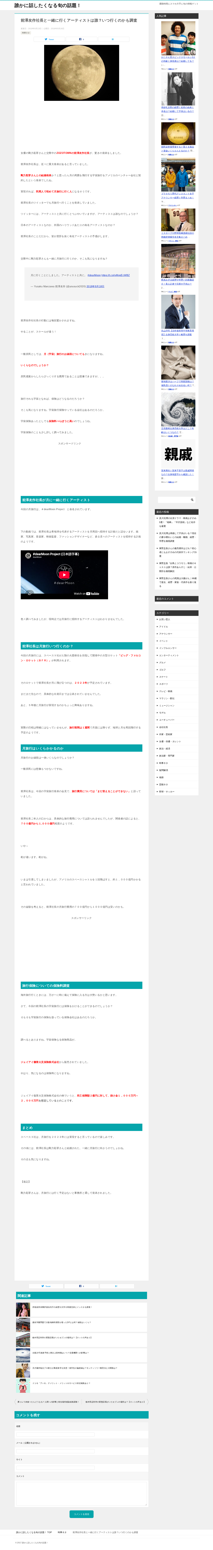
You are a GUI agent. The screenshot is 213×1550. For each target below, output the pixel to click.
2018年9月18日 (95, 286)
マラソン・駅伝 (173, 241)
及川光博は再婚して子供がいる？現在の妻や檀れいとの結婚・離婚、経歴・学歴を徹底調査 (177, 537)
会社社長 (163, 727)
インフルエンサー (168, 648)
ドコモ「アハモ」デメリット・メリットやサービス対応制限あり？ (61, 1383)
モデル (162, 712)
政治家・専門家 (173, 436)
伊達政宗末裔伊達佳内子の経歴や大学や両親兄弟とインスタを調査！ (62, 1307)
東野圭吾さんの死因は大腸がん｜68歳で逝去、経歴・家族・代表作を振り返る (178, 582)
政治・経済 (164, 748)
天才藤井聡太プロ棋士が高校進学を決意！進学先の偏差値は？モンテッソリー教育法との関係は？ (75, 1368)
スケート (163, 677)
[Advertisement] (81, 127)
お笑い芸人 (164, 619)
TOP (34, 1532)
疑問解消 (163, 770)
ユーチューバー (166, 720)
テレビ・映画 (172, 291)
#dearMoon (94, 275)
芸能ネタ (171, 69)
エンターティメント (169, 655)
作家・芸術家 (165, 734)
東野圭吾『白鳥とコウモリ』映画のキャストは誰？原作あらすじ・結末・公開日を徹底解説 (177, 567)
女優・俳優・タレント (170, 741)
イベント (163, 641)
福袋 (161, 777)
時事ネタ (26, 33)
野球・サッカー (166, 791)
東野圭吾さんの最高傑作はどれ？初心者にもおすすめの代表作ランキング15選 (178, 552)
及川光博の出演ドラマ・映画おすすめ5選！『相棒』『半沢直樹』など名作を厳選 (177, 522)
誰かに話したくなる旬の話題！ (48, 5)
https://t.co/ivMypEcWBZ (116, 275)
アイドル (163, 626)
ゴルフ (162, 669)
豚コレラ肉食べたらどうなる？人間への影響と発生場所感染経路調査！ (49, 1402)
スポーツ (163, 684)
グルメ (162, 662)
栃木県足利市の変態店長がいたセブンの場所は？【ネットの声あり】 (62, 1338)
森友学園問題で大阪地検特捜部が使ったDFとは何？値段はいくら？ (61, 1322)
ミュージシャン (166, 705)
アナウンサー (172, 205)
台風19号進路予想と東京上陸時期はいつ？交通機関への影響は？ (60, 1353)
